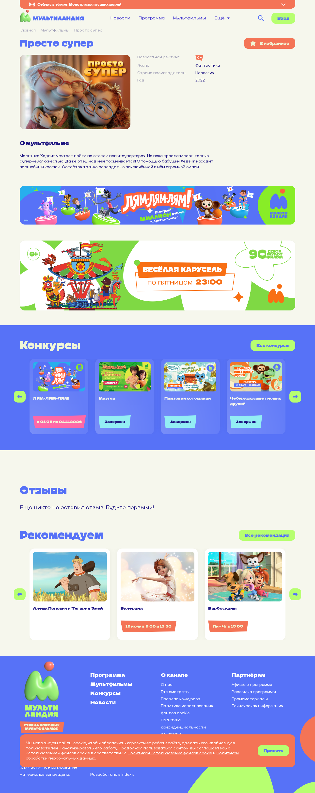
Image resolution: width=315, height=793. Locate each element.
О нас (167, 684)
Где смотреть (175, 691)
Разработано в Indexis (112, 774)
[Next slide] (295, 397)
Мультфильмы (189, 18)
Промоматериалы (250, 698)
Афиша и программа (252, 684)
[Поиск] (261, 18)
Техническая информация (257, 705)
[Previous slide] (20, 397)
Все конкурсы (272, 345)
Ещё (220, 18)
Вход (283, 18)
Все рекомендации (267, 535)
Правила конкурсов (180, 698)
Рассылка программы (254, 691)
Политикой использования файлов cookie (170, 753)
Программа (152, 18)
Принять (273, 750)
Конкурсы (105, 692)
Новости (120, 18)
